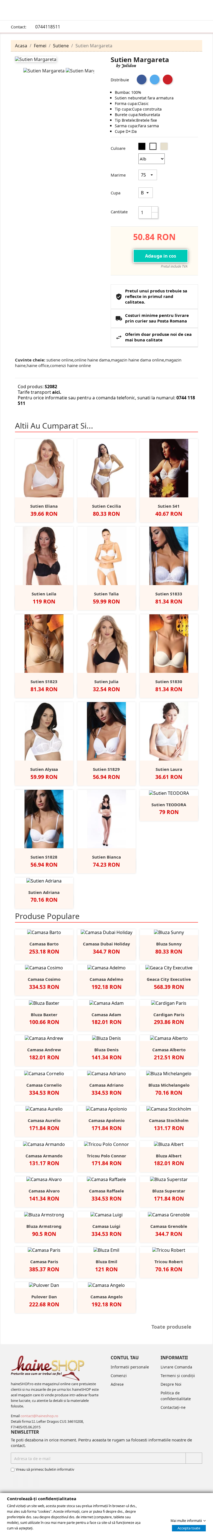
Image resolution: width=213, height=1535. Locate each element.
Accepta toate (189, 1527)
